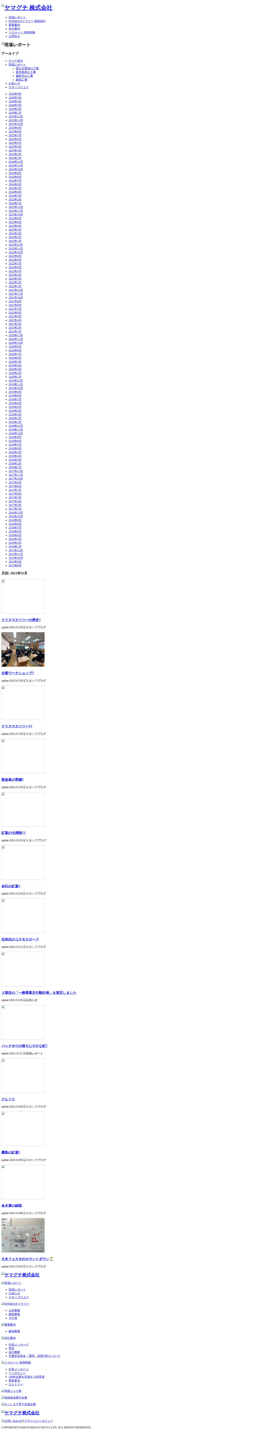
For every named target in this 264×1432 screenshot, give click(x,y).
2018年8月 (15, 440)
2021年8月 (15, 305)
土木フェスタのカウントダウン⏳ (27, 1259)
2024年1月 (15, 203)
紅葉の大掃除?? (13, 833)
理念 (11, 1348)
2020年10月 (16, 342)
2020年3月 (15, 369)
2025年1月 (15, 158)
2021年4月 (15, 320)
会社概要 (14, 1352)
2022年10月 (16, 252)
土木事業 (14, 1310)
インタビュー (17, 1373)
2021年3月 (15, 324)
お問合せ (14, 36)
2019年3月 (15, 414)
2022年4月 (15, 274)
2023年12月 (16, 207)
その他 (13, 1318)
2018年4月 (15, 456)
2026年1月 (15, 112)
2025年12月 (16, 116)
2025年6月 (15, 139)
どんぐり (8, 1099)
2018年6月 (15, 448)
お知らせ (14, 83)
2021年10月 (16, 297)
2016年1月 (15, 546)
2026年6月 (15, 93)
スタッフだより (19, 87)
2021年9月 (15, 301)
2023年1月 (15, 241)
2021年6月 (15, 312)
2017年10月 (16, 478)
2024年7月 (15, 180)
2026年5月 (15, 97)
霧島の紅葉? (10, 1152)
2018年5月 (15, 452)
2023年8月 (15, 222)
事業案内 (14, 24)
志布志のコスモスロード (20, 939)
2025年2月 (15, 154)
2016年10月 (16, 516)
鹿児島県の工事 (26, 72)
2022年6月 (15, 267)
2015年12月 (16, 550)
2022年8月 (15, 259)
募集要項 (14, 1380)
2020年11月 (16, 339)
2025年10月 (16, 124)
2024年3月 (15, 195)
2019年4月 (15, 410)
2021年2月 (15, 327)
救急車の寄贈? (12, 779)
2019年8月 (15, 395)
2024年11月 (16, 165)
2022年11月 (16, 248)
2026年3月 (15, 105)
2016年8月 (15, 523)
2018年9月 (15, 437)
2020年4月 (15, 365)
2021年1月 (15, 331)
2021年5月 (15, 316)
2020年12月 (16, 335)
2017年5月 (15, 497)
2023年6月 (15, 225)
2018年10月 (16, 433)
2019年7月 (15, 399)
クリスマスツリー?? (16, 726)
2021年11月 (16, 293)
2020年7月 (15, 354)
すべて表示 (16, 60)
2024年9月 (15, 173)
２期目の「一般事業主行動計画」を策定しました (39, 993)
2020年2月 (15, 373)
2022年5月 (15, 271)
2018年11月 (16, 429)
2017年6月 (15, 493)
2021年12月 (16, 290)
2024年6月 (15, 184)
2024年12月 (16, 161)
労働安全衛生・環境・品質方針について (34, 1355)
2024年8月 (15, 176)
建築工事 (21, 79)
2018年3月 (15, 459)
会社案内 (14, 28)
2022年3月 (15, 278)
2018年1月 (15, 467)
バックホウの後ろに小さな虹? (24, 1046)
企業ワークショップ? (17, 673)
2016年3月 (15, 539)
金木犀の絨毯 (11, 1205)
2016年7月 (15, 527)
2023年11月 (16, 210)
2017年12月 (16, 471)
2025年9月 (15, 127)
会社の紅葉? (10, 886)
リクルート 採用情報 (22, 32)
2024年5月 (15, 188)
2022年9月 (15, 256)
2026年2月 (15, 108)
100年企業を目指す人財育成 (27, 1376)
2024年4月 (15, 191)
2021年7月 (15, 308)
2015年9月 (15, 561)
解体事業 (14, 1331)
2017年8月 (15, 486)
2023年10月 (16, 214)
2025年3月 (15, 150)
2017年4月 (15, 501)
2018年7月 (15, 444)
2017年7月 (15, 490)
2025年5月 (15, 142)
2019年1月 (15, 422)
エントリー (16, 1384)
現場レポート (17, 17)
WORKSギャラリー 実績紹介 (27, 21)
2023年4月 (15, 229)
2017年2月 (15, 508)
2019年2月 (15, 418)
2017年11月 (16, 474)
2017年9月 (15, 482)
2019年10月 (16, 388)
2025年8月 (15, 131)
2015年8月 (15, 565)
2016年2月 (15, 542)
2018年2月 (15, 463)
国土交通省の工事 (27, 68)
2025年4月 (15, 146)
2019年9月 (15, 391)
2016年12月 (16, 512)
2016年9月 (15, 520)
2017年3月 (15, 505)
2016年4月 (15, 535)
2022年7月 (15, 263)
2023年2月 (15, 237)
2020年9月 (15, 346)
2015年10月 (16, 557)
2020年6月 (15, 357)
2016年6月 (15, 531)
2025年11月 (16, 120)
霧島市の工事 (24, 75)
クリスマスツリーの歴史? (21, 620)
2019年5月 (15, 407)
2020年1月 (15, 376)
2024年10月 (16, 169)
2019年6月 (15, 403)
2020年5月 (15, 361)
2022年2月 (15, 282)
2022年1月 (15, 286)
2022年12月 (16, 244)
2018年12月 (16, 425)
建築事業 (14, 1314)
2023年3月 (15, 233)
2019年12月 (16, 380)
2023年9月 (15, 218)
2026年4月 (15, 101)
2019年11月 (16, 384)
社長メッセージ (19, 1344)
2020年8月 (15, 350)
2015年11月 (16, 554)
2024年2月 (15, 199)
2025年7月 (15, 135)
